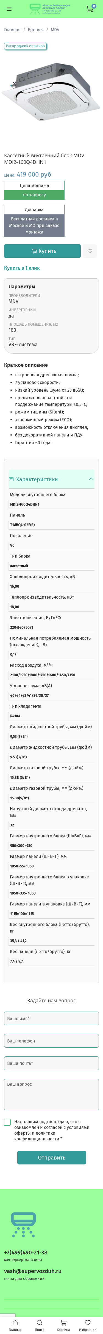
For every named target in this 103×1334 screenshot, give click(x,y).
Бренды (36, 29)
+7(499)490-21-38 (26, 1252)
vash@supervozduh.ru (33, 1271)
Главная (12, 29)
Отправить (51, 1157)
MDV (55, 29)
